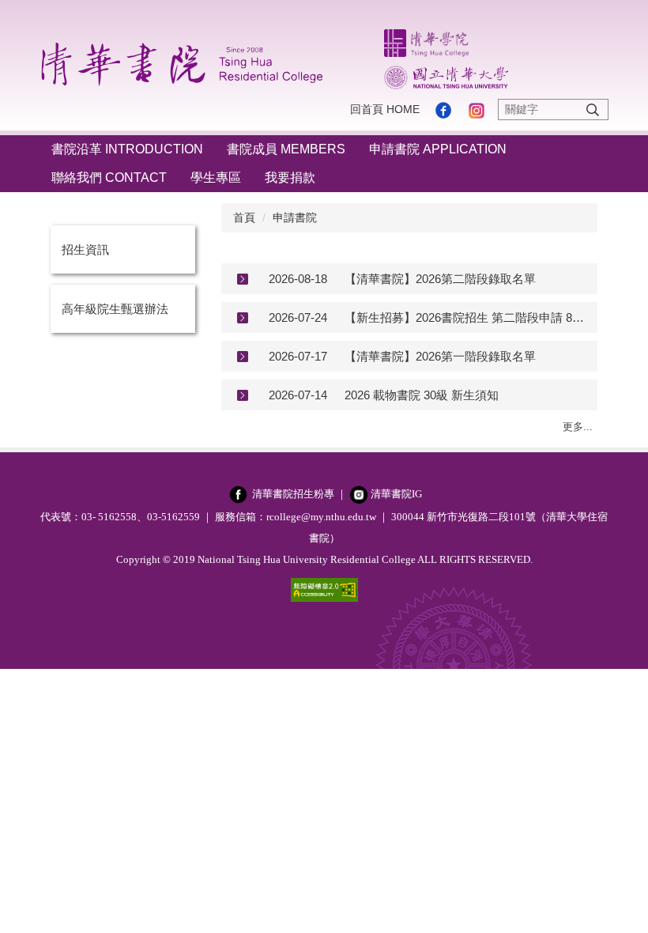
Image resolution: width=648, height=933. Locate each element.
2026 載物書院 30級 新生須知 (422, 395)
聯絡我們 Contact (109, 177)
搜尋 (593, 109)
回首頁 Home (385, 109)
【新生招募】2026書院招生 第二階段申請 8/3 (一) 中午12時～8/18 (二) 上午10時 (465, 317)
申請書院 (295, 217)
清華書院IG (396, 494)
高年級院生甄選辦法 (115, 308)
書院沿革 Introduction (127, 149)
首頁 (244, 217)
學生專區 (215, 177)
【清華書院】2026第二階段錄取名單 (440, 278)
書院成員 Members (286, 149)
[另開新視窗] (443, 109)
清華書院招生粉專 (293, 494)
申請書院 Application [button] (438, 149)
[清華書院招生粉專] (238, 494)
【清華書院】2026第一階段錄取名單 (440, 356)
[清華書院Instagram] (358, 494)
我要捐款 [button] (290, 177)
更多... (578, 427)
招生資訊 (85, 249)
